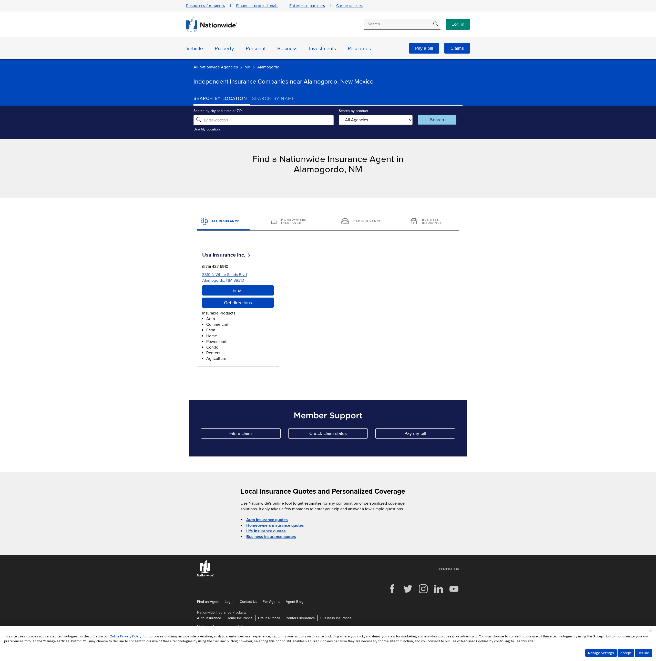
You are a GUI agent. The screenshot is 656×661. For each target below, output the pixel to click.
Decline (643, 652)
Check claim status (338, 435)
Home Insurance (240, 618)
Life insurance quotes (266, 531)
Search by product (353, 111)
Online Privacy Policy (125, 636)
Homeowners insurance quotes (275, 525)
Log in (458, 24)
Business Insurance (336, 618)
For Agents (271, 601)
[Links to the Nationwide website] (205, 575)
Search (437, 120)
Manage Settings (601, 652)
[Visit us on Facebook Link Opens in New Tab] (392, 593)
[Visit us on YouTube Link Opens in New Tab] (454, 593)
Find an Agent (208, 601)
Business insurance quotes (271, 536)
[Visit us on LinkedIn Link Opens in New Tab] (438, 593)
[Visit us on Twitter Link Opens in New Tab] (408, 593)
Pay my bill (429, 435)
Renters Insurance (300, 618)
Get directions (238, 303)
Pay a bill (424, 48)
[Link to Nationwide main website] (211, 30)
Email (238, 290)
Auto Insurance (209, 618)
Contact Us (248, 601)
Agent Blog (294, 601)
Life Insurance (269, 618)
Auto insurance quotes (267, 519)
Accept (625, 652)
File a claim (254, 435)
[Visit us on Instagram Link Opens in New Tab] (423, 593)
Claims (457, 48)
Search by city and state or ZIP (217, 111)
